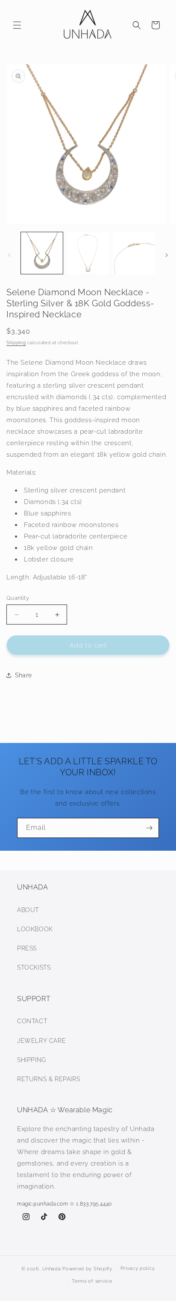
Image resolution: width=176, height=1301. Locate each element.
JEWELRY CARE (41, 1040)
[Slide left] (9, 255)
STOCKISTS (33, 967)
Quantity (17, 598)
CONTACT (32, 1021)
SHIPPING (31, 1059)
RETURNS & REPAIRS (48, 1079)
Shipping (16, 342)
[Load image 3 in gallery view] (134, 253)
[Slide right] (166, 255)
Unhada (51, 1268)
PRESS (27, 948)
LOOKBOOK (35, 929)
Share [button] (23, 675)
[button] (17, 25)
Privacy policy (137, 1268)
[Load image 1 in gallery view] (42, 253)
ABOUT (28, 910)
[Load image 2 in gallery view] (88, 253)
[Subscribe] (149, 828)
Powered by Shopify (87, 1268)
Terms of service (92, 1281)
